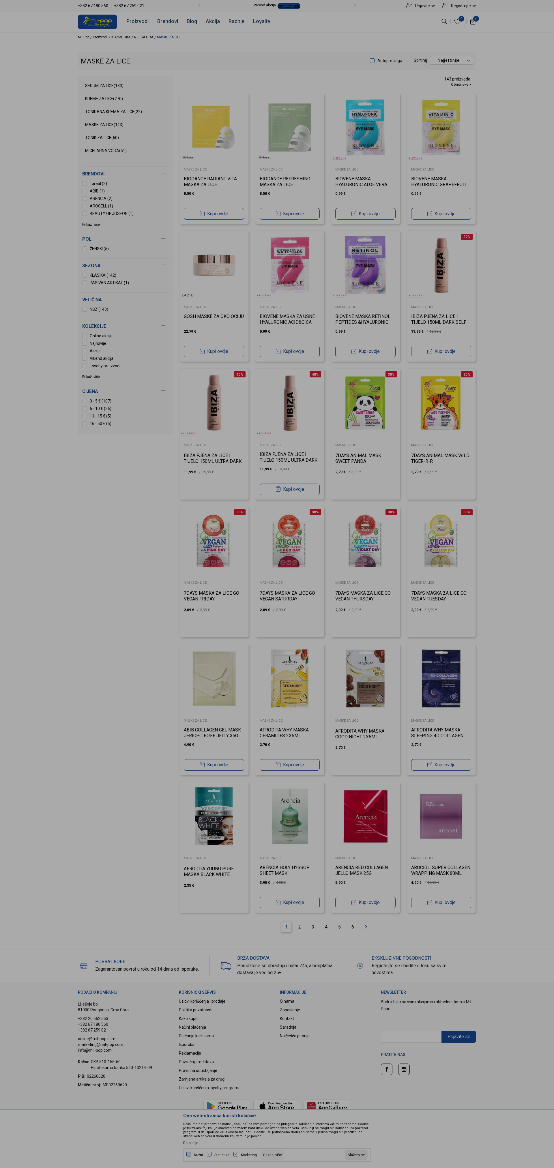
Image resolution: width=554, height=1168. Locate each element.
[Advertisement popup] (277, 145)
